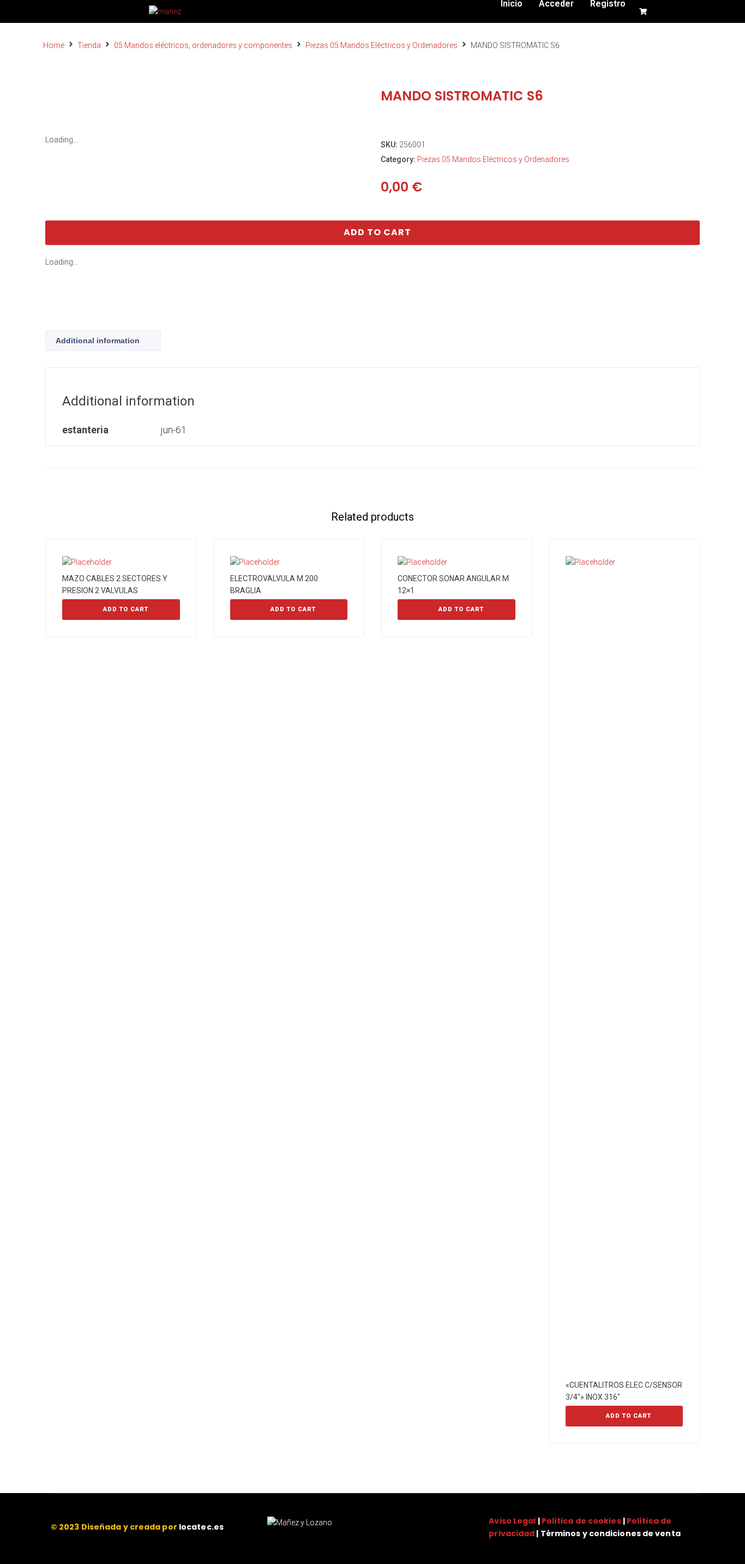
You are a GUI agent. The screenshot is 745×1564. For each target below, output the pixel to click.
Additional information (98, 340)
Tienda (89, 45)
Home (53, 45)
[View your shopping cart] (644, 11)
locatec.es (201, 1526)
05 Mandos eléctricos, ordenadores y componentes (203, 45)
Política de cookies (581, 1520)
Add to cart (377, 232)
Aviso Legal (512, 1520)
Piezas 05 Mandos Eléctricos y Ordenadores (381, 45)
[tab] (103, 341)
